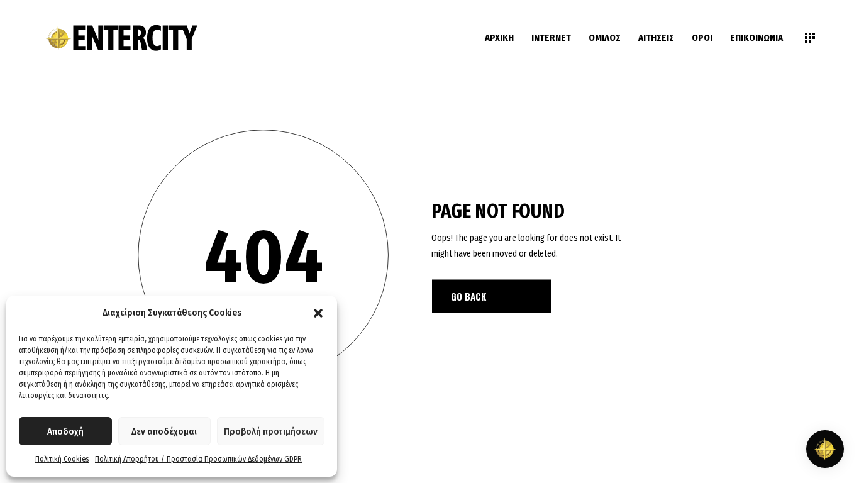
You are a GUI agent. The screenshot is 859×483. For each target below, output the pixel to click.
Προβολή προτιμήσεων (271, 431)
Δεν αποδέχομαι (164, 431)
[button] (318, 313)
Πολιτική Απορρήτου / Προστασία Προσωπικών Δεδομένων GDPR (198, 459)
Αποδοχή (65, 431)
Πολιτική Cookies (62, 459)
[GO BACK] (491, 296)
